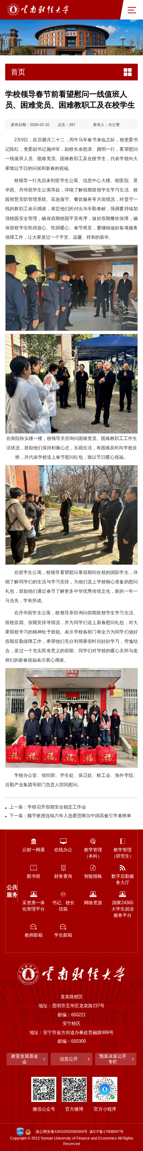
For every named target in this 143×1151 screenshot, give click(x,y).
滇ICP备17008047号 (106, 1131)
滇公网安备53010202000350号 (61, 1131)
